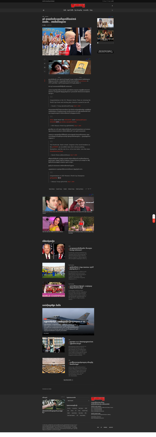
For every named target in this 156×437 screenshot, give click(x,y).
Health (68, 413)
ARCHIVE (111, 427)
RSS (98, 427)
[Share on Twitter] (44, 63)
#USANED (53, 122)
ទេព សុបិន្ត (43, 25)
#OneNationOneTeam (56, 151)
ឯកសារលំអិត (86, 10)
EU (75, 410)
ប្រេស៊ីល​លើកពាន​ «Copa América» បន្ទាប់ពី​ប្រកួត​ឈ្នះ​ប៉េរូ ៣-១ (82, 268)
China (79, 410)
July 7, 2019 (77, 106)
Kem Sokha (81, 413)
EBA (85, 413)
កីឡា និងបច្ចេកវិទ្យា (78, 10)
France (72, 410)
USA (68, 410)
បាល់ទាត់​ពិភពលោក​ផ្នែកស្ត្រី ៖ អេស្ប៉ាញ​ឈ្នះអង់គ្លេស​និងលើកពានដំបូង (81, 287)
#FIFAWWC (68, 120)
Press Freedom (82, 415)
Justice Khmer (74, 413)
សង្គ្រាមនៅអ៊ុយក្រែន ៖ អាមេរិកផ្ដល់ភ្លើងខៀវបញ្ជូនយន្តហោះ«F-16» (64, 322)
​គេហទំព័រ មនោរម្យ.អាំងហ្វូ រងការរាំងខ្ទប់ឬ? (48, 1)
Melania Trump (71, 189)
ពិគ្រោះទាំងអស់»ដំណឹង (67, 380)
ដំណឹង (64, 10)
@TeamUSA (53, 178)
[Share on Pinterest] (44, 67)
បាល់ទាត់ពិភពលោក (83, 81)
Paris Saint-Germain (71, 415)
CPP (77, 415)
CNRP (86, 408)
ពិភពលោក (46, 16)
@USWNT (55, 147)
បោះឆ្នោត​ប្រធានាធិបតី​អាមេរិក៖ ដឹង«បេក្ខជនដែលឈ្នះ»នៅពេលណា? (81, 249)
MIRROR (105, 427)
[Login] (112, 5)
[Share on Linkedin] (44, 71)
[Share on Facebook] (44, 59)
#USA (51, 120)
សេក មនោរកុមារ (46, 333)
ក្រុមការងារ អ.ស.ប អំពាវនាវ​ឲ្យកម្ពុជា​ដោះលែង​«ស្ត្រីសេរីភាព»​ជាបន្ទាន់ (81, 343)
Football (65, 189)
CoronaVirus (74, 408)
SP (101, 427)
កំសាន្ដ (91, 10)
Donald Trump (59, 189)
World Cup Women (79, 189)
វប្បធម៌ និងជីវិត (70, 10)
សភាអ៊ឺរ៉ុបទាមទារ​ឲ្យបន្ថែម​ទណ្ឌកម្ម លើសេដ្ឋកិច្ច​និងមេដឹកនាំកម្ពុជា (81, 363)
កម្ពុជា (69, 339)
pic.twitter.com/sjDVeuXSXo (68, 122)
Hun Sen (68, 408)
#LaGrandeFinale (80, 120)
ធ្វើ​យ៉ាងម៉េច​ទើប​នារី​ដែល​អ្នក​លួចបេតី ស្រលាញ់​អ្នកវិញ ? (52, 411)
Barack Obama (52, 189)
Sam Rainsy (81, 408)
